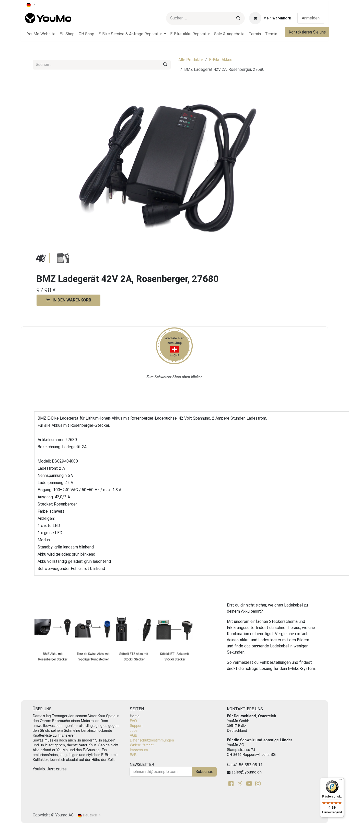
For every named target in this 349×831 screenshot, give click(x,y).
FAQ (133, 720)
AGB (133, 735)
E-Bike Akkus (220, 59)
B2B (133, 754)
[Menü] (341, 781)
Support (136, 725)
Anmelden (311, 18)
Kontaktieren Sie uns (307, 32)
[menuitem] (41, 34)
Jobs (133, 730)
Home (134, 715)
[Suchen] (238, 18)
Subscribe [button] (204, 771)
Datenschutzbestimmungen (152, 740)
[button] (47, 166)
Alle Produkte (190, 59)
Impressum (139, 749)
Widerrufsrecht (142, 744)
